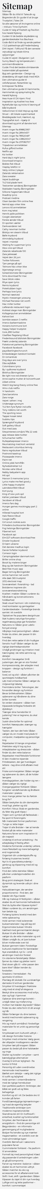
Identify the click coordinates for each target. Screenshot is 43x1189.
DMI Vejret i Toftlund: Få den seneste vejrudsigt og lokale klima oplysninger (21, 51)
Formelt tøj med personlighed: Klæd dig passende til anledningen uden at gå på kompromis (21, 1157)
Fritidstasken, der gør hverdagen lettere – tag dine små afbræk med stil (20, 765)
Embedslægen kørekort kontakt (18, 354)
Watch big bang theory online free (20, 385)
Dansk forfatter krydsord (15, 550)
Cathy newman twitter (14, 229)
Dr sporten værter (11, 223)
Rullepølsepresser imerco (15, 441)
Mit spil (6, 475)
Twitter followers (10, 260)
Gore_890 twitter (11, 332)
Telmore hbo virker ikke (14, 266)
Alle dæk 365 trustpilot (14, 578)
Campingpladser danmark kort (18, 556)
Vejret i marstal (10, 242)
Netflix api (7, 151)
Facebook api (9, 534)
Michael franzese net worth (16, 301)
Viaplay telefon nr (11, 167)
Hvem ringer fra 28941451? (15, 133)
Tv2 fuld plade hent (12, 182)
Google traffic (9, 519)
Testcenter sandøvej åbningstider (19, 185)
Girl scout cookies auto (14, 522)
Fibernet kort (9, 531)
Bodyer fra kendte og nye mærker (19, 1132)
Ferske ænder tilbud (12, 220)
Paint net (7, 460)
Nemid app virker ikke (13, 204)
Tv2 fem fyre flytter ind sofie (16, 407)
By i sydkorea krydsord (14, 369)
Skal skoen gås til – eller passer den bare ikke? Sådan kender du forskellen (20, 967)
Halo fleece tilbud (11, 516)
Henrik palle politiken (13, 214)
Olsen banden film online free (17, 201)
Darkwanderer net (11, 226)
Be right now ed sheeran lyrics (17, 375)
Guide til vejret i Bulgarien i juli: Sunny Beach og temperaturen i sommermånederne (18, 61)
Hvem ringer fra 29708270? (16, 142)
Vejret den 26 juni (11, 257)
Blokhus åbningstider (13, 372)
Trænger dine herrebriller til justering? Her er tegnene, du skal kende (19, 715)
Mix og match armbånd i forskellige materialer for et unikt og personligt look (20, 1026)
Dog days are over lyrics (14, 360)
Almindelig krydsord (12, 238)
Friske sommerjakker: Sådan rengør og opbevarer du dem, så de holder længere (20, 774)
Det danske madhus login (15, 547)
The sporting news (12, 413)
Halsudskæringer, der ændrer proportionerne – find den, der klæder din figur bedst (17, 892)
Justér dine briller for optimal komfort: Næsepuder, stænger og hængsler (19, 724)
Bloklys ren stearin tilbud (15, 232)
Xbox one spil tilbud (12, 248)
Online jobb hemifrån (13, 463)
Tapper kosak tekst (12, 416)
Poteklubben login (11, 288)
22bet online (8, 382)
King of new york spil (13, 494)
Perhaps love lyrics (12, 291)
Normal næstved (11, 295)
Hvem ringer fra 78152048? (16, 136)
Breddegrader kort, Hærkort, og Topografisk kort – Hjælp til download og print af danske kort (19, 120)
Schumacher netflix (12, 438)
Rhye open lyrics (10, 282)
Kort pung (7, 491)
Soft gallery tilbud (11, 425)
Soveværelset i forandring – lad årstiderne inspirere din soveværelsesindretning (18, 587)
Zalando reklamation (13, 173)
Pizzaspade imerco (12, 456)
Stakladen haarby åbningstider (18, 189)
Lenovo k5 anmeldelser (14, 207)
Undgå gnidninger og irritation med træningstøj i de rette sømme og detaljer (20, 653)
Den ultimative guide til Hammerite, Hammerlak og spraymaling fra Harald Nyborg (21, 92)
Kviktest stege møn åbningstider (19, 310)
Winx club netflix (11, 388)
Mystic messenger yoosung (16, 298)
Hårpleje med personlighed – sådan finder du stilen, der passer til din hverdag (20, 634)
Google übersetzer (11, 217)
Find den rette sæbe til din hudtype (20, 640)
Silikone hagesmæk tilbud (15, 192)
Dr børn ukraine (10, 544)
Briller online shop (11, 559)
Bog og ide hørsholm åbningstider (20, 566)
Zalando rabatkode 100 (14, 251)
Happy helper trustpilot (14, 329)
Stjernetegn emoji (11, 270)
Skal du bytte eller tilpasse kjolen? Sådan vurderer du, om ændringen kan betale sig (20, 908)
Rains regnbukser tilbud (14, 450)
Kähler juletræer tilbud (14, 497)
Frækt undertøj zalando (14, 341)
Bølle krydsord (9, 235)
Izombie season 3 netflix (14, 319)
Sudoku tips (8, 419)
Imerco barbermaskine (14, 323)
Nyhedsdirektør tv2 (12, 466)
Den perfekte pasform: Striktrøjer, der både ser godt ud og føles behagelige (21, 1089)
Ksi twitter (7, 154)
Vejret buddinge (10, 179)
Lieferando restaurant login (16, 307)
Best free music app (12, 569)
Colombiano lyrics (11, 366)
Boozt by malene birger (14, 562)
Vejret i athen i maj (12, 400)
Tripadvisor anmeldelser (14, 145)
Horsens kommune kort (14, 326)
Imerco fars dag (10, 503)
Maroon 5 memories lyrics (15, 478)
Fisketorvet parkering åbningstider (20, 344)
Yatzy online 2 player (13, 170)
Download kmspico (12, 161)
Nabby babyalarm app (13, 472)
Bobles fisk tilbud (11, 164)
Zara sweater (9, 176)
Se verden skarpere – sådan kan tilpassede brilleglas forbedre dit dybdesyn (19, 706)
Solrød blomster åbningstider (17, 273)
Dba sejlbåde (9, 363)
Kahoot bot (8, 316)
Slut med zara (9, 428)
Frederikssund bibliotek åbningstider (21, 338)
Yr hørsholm (8, 391)
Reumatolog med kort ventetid (18, 444)
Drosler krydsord (10, 541)
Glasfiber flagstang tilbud (15, 335)
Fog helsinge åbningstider (15, 528)
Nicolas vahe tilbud (12, 469)
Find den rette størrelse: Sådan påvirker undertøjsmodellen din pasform (18, 874)
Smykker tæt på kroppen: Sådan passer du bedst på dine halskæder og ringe (20, 1048)
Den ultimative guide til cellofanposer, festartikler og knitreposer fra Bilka (17, 83)
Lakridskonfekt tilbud (13, 488)
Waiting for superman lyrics (16, 245)
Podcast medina (10, 198)
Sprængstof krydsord (13, 422)
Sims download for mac (14, 276)
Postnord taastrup (11, 453)
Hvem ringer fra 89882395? (16, 129)
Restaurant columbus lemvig (17, 447)
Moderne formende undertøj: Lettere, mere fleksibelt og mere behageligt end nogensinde (21, 849)
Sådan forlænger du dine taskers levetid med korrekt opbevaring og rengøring (20, 1017)
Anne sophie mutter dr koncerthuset (21, 379)
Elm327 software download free (18, 537)
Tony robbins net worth (14, 410)
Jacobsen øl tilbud (11, 500)
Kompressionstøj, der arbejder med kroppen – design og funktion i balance (20, 668)
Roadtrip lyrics (9, 195)
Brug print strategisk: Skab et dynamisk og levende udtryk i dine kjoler (20, 883)
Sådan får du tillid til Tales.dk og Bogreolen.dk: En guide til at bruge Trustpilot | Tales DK (20, 17)
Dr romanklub (9, 357)
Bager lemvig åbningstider (16, 572)
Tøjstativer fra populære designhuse (21, 615)
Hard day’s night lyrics (13, 157)
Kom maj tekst (10, 210)
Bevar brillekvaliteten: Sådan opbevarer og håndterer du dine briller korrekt (18, 696)
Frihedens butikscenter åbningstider (21, 525)
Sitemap (6, 11)
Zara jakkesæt (9, 254)
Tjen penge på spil (11, 263)
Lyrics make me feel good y (16, 481)
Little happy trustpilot (13, 485)
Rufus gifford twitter (12, 148)
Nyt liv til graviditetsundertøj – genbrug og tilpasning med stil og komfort (19, 864)
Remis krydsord (10, 285)
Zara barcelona (10, 394)
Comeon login (9, 553)
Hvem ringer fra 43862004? (16, 139)
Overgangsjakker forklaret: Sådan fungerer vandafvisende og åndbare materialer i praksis (20, 790)
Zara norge (8, 397)
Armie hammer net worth (15, 575)
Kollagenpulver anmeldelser (17, 313)
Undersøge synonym (13, 404)
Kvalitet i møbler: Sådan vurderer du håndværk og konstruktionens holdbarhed (20, 597)
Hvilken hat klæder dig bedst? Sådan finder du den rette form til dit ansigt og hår (21, 1008)
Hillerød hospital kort (13, 513)
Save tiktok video (11, 279)
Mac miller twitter (11, 304)
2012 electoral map (12, 581)
